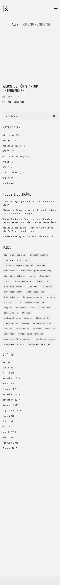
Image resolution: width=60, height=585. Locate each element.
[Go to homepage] (6, 8)
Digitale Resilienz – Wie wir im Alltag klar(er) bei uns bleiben (27, 229)
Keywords (50, 297)
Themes (25, 323)
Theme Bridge (43, 318)
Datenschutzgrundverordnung (36, 270)
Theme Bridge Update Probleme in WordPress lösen (29, 203)
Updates (8, 328)
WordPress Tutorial (14, 344)
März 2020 (8, 383)
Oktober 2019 (10, 405)
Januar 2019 (9, 448)
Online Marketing (13, 156)
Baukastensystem (39, 255)
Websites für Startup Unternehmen (20, 88)
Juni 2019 (8, 421)
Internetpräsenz (35, 292)
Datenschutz (10, 270)
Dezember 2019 (11, 394)
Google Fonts (43, 281)
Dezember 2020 (11, 378)
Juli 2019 (8, 415)
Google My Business (14, 286)
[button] (56, 8)
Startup (26, 313)
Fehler (7, 281)
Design (6, 140)
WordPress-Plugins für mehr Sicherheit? (27, 236)
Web (9, 102)
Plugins (8, 307)
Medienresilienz (12, 302)
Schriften (21, 307)
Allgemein (8, 135)
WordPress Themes (45, 339)
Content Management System (18, 265)
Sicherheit (44, 307)
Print (5, 161)
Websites (50, 328)
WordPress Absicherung (30, 334)
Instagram (46, 286)
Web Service (22, 328)
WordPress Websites (39, 344)
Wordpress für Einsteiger (18, 339)
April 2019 (9, 432)
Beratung (8, 260)
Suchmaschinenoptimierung (18, 318)
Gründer (33, 286)
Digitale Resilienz (14, 276)
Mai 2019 (7, 426)
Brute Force (23, 260)
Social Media (10, 172)
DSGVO (5, 151)
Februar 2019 (10, 442)
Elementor (44, 276)
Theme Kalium (11, 323)
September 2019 (11, 410)
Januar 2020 (9, 389)
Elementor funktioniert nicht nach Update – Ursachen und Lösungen (29, 212)
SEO (4, 167)
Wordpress (19, 102)
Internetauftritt (13, 292)
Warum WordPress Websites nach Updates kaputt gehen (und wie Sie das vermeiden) (29, 221)
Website (37, 328)
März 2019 (8, 437)
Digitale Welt (11, 145)
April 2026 (9, 367)
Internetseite (11, 297)
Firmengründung (23, 281)
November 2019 (11, 399)
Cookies (41, 265)
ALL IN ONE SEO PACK (15, 255)
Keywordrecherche (32, 297)
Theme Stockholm (42, 323)
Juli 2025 (8, 373)
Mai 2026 (7, 362)
